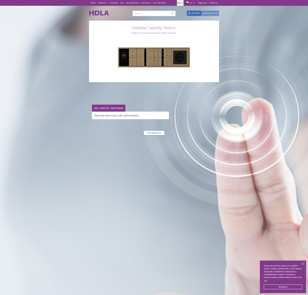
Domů (93, 3)
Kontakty (146, 3)
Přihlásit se (213, 3)
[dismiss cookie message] (303, 263)
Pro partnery (159, 3)
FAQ (122, 3)
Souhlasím (283, 287)
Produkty (102, 3)
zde (265, 281)
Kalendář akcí (132, 3)
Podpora (114, 3)
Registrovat (202, 3)
